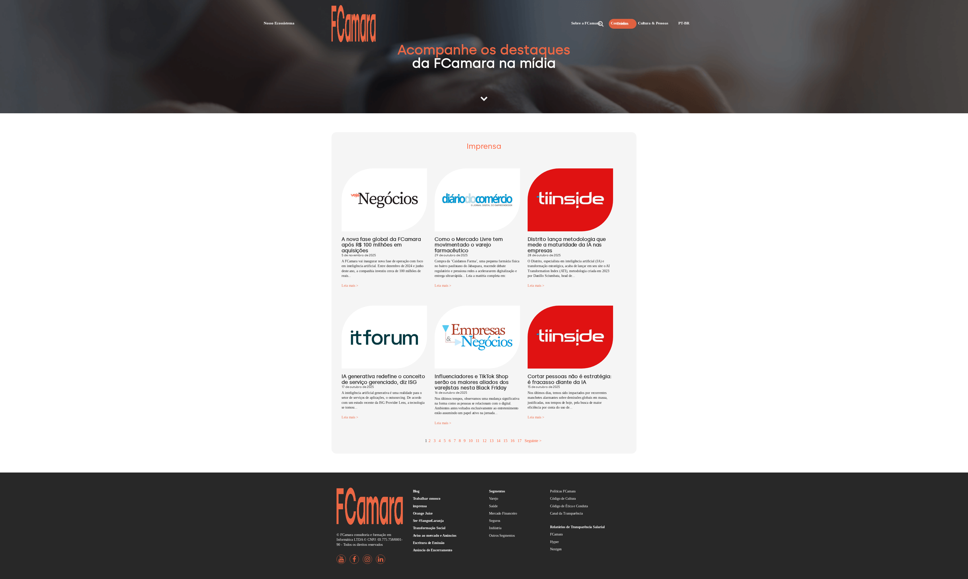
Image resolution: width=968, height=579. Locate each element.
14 (499, 441)
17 (520, 441)
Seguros (494, 521)
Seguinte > (533, 441)
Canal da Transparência (566, 513)
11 (477, 441)
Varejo (493, 498)
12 (484, 441)
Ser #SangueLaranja (428, 521)
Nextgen (556, 549)
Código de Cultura (563, 498)
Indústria (495, 528)
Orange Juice (423, 513)
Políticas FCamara (563, 491)
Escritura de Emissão (428, 543)
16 (512, 441)
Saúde (493, 506)
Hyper (554, 542)
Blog (416, 491)
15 (505, 441)
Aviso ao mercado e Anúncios (434, 535)
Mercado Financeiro (503, 513)
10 (471, 441)
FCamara (556, 534)
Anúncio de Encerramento (432, 550)
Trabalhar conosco (426, 498)
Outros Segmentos (502, 535)
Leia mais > (350, 285)
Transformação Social (429, 528)
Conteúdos (619, 23)
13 (492, 441)
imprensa (420, 506)
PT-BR (683, 23)
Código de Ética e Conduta (569, 506)
